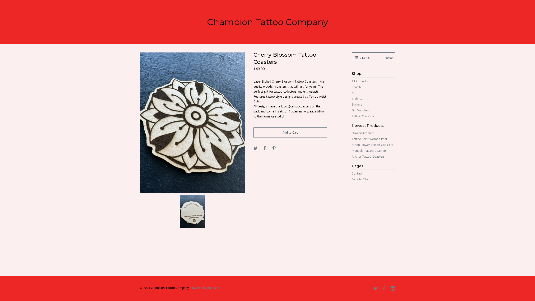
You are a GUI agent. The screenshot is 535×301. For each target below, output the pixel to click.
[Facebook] (384, 288)
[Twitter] (375, 288)
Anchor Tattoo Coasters (368, 156)
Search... (357, 87)
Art (354, 93)
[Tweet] (255, 148)
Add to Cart (290, 132)
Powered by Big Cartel (205, 288)
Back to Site (360, 179)
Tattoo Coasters (363, 116)
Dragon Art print (363, 133)
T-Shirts (357, 99)
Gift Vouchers (361, 110)
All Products (360, 81)
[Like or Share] (265, 148)
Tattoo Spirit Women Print (369, 139)
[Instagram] (393, 288)
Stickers (357, 104)
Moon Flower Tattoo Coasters (372, 145)
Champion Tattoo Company (267, 22)
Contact (357, 173)
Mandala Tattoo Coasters (369, 151)
